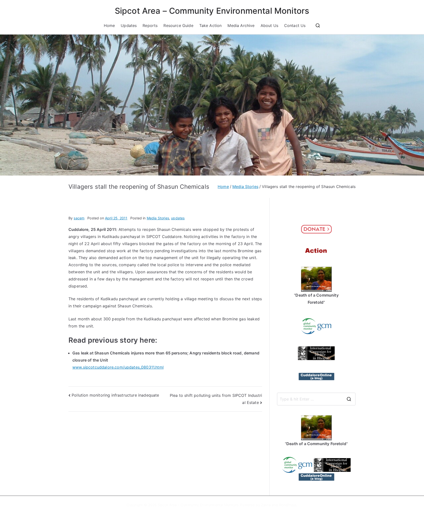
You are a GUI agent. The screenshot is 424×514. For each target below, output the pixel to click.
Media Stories (158, 218)
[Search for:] (316, 399)
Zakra (266, 505)
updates (178, 218)
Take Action (210, 25)
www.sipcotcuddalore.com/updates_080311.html (118, 367)
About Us (269, 25)
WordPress (287, 505)
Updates (129, 25)
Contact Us (295, 25)
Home (109, 25)
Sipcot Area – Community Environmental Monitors (212, 11)
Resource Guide (178, 25)
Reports (150, 25)
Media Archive (240, 25)
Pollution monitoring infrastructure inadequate (115, 395)
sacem (79, 218)
